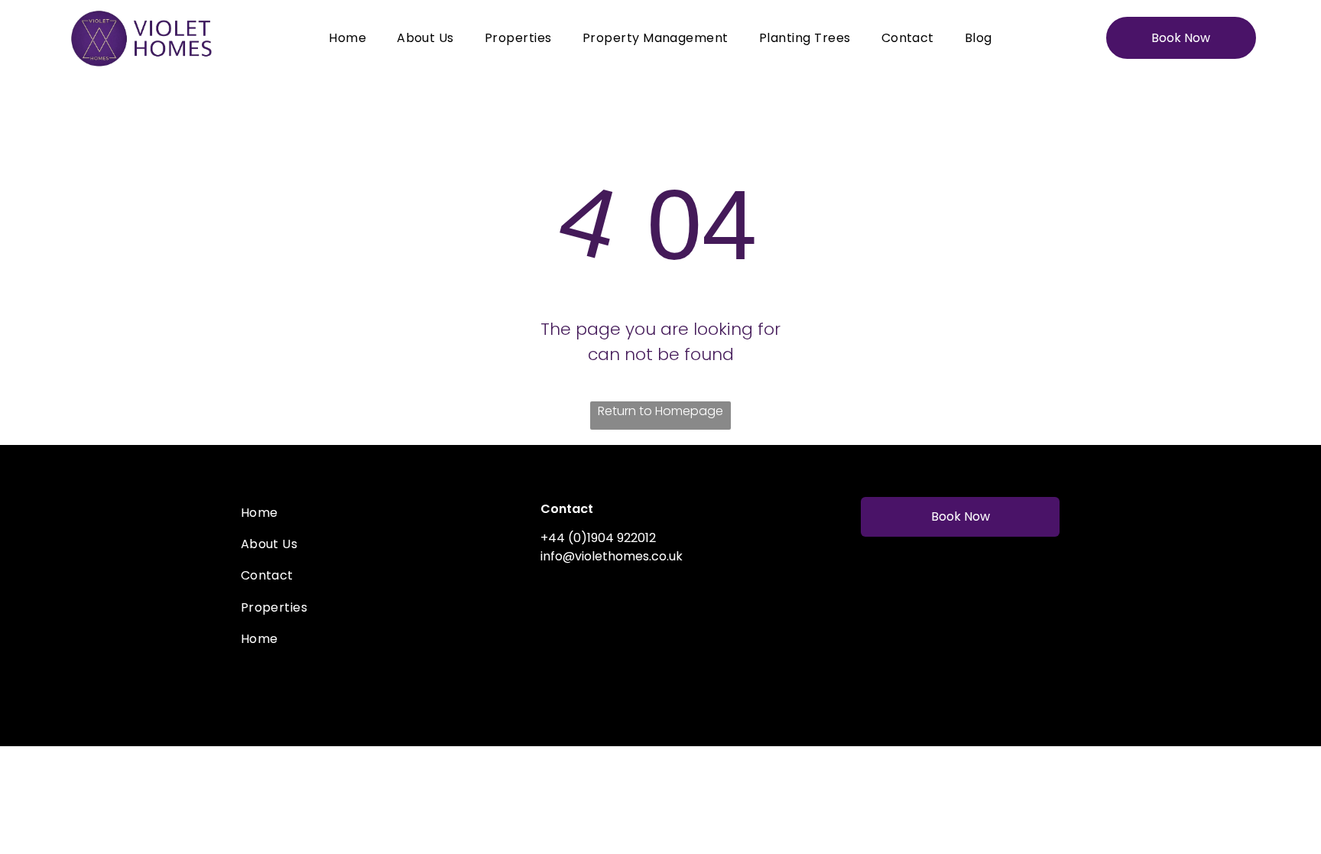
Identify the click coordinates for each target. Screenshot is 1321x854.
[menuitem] (347, 37)
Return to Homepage (660, 411)
